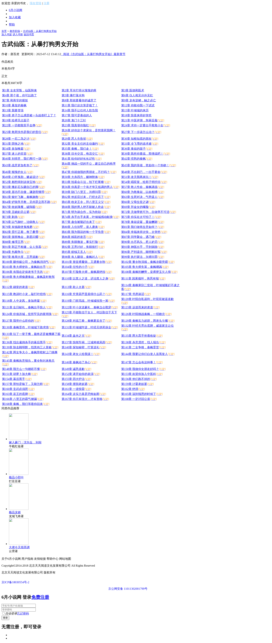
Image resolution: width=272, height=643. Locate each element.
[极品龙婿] (18, 508)
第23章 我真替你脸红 (79, 125)
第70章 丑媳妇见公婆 (19, 211)
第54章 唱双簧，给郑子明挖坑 (144, 182)
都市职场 (15, 31)
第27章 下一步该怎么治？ (141, 132)
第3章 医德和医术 (132, 90)
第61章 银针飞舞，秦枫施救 (23, 196)
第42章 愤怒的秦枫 (136, 158)
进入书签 (18, 34)
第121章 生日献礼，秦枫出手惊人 (27, 307)
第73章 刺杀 (13, 216)
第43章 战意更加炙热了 (20, 165)
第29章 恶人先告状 (77, 138)
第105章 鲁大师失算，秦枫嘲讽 (145, 266)
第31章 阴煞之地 (16, 143)
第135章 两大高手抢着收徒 (142, 335)
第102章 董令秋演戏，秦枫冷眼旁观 (147, 261)
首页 (4, 31)
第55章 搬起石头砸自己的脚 (23, 186)
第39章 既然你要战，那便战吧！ (145, 153)
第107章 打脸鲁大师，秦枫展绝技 (87, 271)
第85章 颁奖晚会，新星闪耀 (23, 236)
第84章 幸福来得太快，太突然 (144, 231)
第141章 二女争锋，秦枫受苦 (143, 347)
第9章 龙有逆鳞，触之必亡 (138, 100)
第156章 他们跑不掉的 (139, 379)
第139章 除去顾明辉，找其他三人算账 (30, 347)
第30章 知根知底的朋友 (139, 138)
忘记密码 (23, 613)
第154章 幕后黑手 (17, 379)
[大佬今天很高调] (18, 543)
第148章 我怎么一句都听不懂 (24, 369)
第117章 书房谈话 (136, 294)
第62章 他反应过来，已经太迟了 (86, 196)
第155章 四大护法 (76, 379)
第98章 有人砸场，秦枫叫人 (83, 256)
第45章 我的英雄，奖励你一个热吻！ (148, 165)
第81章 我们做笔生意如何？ (142, 226)
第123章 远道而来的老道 (140, 307)
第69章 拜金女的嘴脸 (138, 206)
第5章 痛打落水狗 (73, 95)
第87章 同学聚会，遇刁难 (141, 236)
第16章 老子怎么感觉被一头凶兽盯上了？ (29, 115)
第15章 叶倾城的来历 (135, 110)
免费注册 (40, 597)
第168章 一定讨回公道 (139, 398)
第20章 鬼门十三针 (74, 120)
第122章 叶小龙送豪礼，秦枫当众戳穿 (90, 307)
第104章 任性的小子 (78, 266)
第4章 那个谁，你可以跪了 (19, 95)
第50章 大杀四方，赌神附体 (83, 177)
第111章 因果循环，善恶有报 (143, 278)
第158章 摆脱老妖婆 (78, 384)
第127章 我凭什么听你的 (21, 320)
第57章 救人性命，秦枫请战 (142, 186)
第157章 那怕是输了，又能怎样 (25, 384)
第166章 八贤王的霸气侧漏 (22, 398)
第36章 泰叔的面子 (136, 148)
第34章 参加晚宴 (16, 148)
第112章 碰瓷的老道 (18, 287)
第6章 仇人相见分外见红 (137, 95)
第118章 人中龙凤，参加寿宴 (24, 300)
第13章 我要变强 (12, 110)
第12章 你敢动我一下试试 (138, 105)
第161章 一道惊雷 (76, 388)
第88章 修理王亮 (16, 241)
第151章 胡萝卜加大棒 (20, 374)
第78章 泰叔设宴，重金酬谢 (142, 221)
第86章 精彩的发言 (77, 236)
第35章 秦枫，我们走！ (80, 148)
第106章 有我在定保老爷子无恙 (25, 271)
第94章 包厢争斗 (16, 251)
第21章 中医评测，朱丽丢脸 (142, 120)
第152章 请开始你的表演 (81, 374)
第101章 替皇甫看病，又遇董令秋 (87, 261)
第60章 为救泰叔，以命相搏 (142, 191)
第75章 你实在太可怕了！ (141, 216)
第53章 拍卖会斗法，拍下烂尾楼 (86, 182)
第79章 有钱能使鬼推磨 (20, 226)
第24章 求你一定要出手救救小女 (145, 125)
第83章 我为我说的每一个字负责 (86, 231)
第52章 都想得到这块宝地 (22, 182)
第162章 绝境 (133, 388)
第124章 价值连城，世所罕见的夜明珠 (30, 314)
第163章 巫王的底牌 (18, 393)
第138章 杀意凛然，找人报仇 (143, 342)
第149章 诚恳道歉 (76, 369)
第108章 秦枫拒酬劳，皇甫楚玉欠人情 (149, 271)
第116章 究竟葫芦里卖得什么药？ (87, 294)
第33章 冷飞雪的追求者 (139, 143)
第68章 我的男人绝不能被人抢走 (86, 206)
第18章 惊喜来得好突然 (136, 115)
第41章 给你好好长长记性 (82, 158)
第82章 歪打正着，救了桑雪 (23, 231)
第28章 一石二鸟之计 (19, 138)
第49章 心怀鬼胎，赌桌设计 (23, 177)
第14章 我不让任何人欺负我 (80, 110)
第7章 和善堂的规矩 (15, 100)
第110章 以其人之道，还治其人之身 (88, 278)
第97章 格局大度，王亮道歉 (23, 256)
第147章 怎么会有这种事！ (142, 362)
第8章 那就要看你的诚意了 (79, 100)
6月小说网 (15, 10)
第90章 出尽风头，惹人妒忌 (142, 241)
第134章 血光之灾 (76, 335)
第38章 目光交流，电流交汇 (83, 153)
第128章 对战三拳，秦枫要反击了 (87, 320)
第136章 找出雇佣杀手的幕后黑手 (27, 342)
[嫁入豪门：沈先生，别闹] (18, 438)
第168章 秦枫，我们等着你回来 (25, 403)
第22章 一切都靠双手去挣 (22, 125)
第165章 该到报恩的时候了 (142, 393)
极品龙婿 (15, 512)
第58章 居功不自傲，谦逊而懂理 (26, 191)
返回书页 (29, 34)
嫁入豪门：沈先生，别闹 (25, 442)
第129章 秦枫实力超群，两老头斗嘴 (147, 320)
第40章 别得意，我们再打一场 (25, 158)
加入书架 (6, 34)
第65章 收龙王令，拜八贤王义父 (86, 201)
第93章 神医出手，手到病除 (142, 246)
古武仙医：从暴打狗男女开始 (40, 31)
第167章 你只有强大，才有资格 (85, 398)
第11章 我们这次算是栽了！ (80, 105)
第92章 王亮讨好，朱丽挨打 (83, 246)
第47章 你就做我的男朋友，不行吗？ (89, 172)
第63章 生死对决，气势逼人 (142, 196)
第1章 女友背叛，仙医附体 (19, 90)
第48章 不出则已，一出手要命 (144, 172)
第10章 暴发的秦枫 (14, 105)
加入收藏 (15, 17)
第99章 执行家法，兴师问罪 (142, 256)
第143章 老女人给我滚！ (81, 354)
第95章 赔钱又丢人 (77, 251)
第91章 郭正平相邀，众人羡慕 (25, 246)
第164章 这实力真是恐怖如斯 (84, 393)
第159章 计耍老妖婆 (137, 384)
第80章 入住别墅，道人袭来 (83, 226)
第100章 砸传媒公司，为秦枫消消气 (28, 261)
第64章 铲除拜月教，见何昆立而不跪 (29, 201)
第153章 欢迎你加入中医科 (142, 374)
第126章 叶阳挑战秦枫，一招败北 (146, 314)
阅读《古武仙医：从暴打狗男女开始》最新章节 (93, 54)
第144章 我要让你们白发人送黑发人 (147, 354)
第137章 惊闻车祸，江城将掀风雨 (87, 342)
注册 (46, 3)
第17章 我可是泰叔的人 (77, 115)
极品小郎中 (16, 477)
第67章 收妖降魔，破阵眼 (22, 206)
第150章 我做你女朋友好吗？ (143, 369)
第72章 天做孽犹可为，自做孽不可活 (148, 211)
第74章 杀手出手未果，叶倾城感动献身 (90, 216)
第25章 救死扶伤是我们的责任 (25, 132)
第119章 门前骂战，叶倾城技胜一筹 (88, 300)
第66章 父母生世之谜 (138, 201)
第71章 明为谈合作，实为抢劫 (85, 211)
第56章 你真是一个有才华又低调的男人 (90, 186)
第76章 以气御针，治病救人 (23, 221)
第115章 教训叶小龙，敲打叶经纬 (27, 294)
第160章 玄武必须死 (18, 388)
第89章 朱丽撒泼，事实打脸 (83, 241)
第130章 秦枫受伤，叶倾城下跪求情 (28, 327)
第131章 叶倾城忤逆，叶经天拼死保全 (90, 327)
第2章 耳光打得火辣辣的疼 (79, 90)
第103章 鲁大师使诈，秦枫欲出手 (27, 266)
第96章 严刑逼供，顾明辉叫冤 (144, 251)
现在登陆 (35, 3)
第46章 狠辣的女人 (17, 172)
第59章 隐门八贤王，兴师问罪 (85, 191)
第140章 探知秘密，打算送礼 (84, 347)
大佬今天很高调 (19, 547)
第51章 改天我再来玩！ (139, 177)
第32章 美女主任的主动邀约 (83, 143)
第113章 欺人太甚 (76, 287)
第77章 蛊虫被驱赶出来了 (82, 221)
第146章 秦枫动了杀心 (79, 362)
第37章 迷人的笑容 (17, 153)
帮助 (12, 24)
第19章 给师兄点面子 (15, 120)
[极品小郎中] (18, 473)
